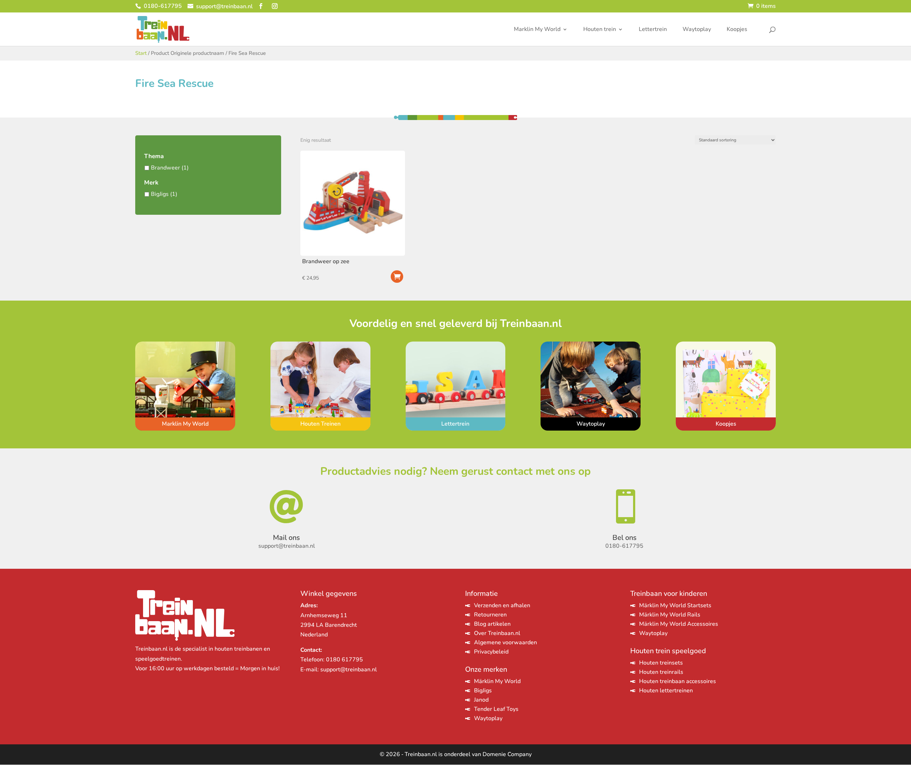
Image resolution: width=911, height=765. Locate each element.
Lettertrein (653, 30)
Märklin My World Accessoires (678, 624)
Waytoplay (697, 30)
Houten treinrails (661, 672)
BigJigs (160, 194)
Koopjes (737, 30)
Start (141, 53)
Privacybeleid (491, 652)
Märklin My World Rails (669, 615)
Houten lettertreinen (666, 690)
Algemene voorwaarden (505, 642)
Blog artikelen (492, 624)
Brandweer (165, 168)
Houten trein (599, 30)
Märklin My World (497, 681)
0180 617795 (344, 659)
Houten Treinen (320, 424)
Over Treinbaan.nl (497, 633)
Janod (481, 700)
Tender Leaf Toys (496, 709)
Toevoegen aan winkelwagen (397, 276)
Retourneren (490, 615)
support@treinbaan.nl (348, 669)
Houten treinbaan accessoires (677, 681)
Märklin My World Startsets (675, 605)
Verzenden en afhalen (502, 605)
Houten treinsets (661, 663)
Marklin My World (537, 30)
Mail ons (286, 537)
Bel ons (624, 537)
